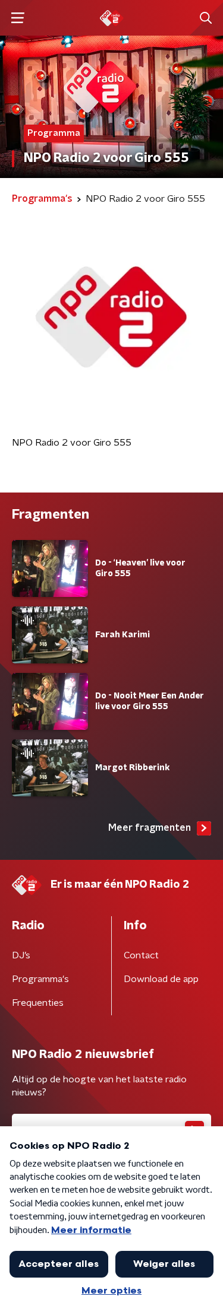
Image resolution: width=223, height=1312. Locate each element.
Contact (141, 955)
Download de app (161, 979)
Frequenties (38, 1003)
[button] (17, 18)
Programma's (40, 979)
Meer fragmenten (149, 828)
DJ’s (21, 955)
